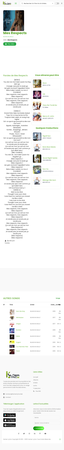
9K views (60, 351)
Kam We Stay (20, 311)
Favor (18, 351)
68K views (60, 318)
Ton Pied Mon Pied (22, 347)
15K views (60, 347)
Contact (8, 397)
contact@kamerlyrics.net (14, 394)
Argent (18, 342)
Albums (35, 380)
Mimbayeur (20, 317)
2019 (54, 342)
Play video (10, 44)
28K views (60, 312)
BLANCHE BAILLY (8, 37)
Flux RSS (38, 391)
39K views (60, 337)
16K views (60, 342)
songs (58, 298)
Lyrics (35, 386)
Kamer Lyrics (32, 439)
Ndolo (18, 336)
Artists (35, 383)
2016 (54, 311)
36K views (60, 331)
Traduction (36, 388)
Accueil (35, 377)
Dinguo (18, 324)
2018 (54, 330)
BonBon (18, 330)
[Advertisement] (34, 60)
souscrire (39, 428)
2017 (54, 317)
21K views (60, 324)
